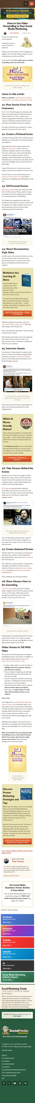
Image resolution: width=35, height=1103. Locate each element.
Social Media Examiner (10, 3)
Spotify (28, 98)
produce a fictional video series (12, 177)
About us (4, 1055)
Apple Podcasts (20, 98)
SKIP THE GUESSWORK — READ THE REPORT (17, 313)
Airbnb (6, 112)
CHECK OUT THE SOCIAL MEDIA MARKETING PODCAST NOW (17, 841)
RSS (31, 100)
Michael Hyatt (21, 356)
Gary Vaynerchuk (7, 190)
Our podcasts (6, 1061)
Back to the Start (27, 557)
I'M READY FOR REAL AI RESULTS (17, 459)
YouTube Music (6, 100)
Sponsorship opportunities (9, 1075)
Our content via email (8, 1058)
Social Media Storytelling (16, 851)
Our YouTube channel (8, 1064)
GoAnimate (16, 570)
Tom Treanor (18, 861)
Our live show (6, 1067)
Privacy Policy (27, 1046)
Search (26, 3)
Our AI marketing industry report (11, 1072)
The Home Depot (7, 588)
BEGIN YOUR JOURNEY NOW (17, 16)
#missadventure (11, 148)
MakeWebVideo (7, 572)
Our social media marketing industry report (14, 1069)
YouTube (15, 100)
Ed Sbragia (5, 488)
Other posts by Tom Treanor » (12, 876)
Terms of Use (18, 1046)
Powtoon (24, 570)
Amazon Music (24, 100)
